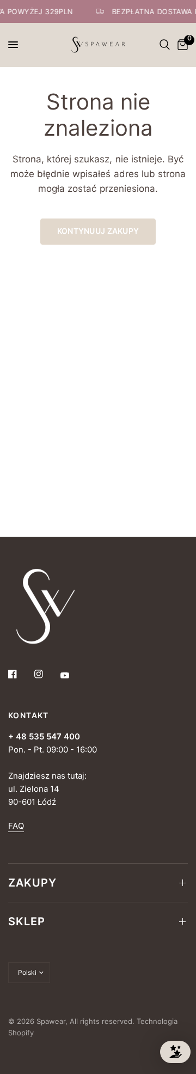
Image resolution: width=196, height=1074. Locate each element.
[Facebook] (20, 674)
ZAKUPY (32, 882)
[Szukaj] (165, 44)
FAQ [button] (16, 825)
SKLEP (26, 921)
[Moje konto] (152, 44)
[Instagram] (46, 674)
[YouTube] (72, 675)
